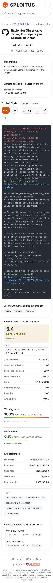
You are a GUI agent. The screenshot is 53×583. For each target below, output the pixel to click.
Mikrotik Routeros (13, 311)
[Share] (5, 118)
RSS (28, 559)
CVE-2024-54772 (22, 24)
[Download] (37, 110)
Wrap (5, 110)
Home (5, 24)
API (13, 559)
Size (14, 110)
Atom (39, 559)
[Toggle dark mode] (47, 5)
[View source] (45, 110)
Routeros (30, 311)
